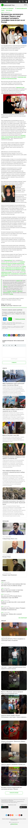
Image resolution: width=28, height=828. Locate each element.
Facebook (9, 291)
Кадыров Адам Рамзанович (10, 575)
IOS (21, 280)
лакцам (9, 264)
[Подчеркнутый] (9, 345)
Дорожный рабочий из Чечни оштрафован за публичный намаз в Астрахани (13, 639)
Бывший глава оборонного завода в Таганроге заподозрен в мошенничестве (13, 608)
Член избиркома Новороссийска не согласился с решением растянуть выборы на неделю (14, 472)
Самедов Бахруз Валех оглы (10, 538)
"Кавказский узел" (8, 260)
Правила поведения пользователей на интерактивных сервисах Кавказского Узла (14, 819)
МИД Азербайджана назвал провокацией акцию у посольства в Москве (13, 384)
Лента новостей (9, 10)
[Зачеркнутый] (12, 345)
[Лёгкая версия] (7, 1)
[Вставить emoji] (15, 345)
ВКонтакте (20, 291)
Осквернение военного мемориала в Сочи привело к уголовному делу (14, 457)
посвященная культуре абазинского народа (15, 269)
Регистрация (14, 358)
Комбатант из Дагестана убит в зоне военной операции (13, 602)
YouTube (11, 294)
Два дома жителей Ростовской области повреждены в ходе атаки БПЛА (11, 596)
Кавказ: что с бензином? (8, 8)
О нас (2, 804)
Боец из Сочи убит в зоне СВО (11, 435)
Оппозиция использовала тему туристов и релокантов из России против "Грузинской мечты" (14, 502)
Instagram (14, 291)
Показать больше (14, 792)
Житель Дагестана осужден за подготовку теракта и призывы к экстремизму (12, 590)
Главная (2, 10)
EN (4, 1)
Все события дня (23, 617)
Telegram (5, 286)
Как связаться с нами (12, 804)
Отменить (14, 362)
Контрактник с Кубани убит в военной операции (11, 614)
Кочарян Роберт (7, 557)
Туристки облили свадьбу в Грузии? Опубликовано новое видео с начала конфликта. (14, 716)
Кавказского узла (20, 87)
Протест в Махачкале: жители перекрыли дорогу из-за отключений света (12, 692)
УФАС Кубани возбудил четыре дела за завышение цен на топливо (13, 410)
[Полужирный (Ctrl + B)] (3, 345)
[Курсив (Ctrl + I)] (6, 345)
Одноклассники (6, 292)
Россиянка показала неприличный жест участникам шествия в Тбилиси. (11, 788)
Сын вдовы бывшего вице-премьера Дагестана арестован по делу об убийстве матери (13, 584)
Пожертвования (24, 804)
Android (18, 280)
